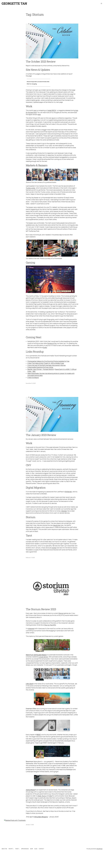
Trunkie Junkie (30, 188)
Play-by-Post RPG (50, 625)
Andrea (54, 548)
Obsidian (64, 511)
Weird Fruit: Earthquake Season (36, 655)
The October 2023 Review (41, 61)
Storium (61, 613)
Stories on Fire (52, 343)
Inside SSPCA (51, 110)
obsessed (31, 628)
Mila (50, 796)
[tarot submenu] (19, 848)
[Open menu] (101, 3)
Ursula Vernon (43, 657)
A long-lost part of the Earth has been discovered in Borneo (46, 365)
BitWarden (68, 492)
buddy (45, 347)
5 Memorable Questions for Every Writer (40, 367)
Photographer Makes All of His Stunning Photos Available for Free (48, 361)
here (39, 114)
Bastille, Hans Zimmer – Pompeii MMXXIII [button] (40, 369)
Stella (39, 796)
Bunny (44, 796)
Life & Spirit (29, 684)
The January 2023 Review (41, 434)
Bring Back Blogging (41, 817)
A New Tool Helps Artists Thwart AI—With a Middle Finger (45, 363)
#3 (31, 817)
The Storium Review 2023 (41, 609)
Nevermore (56, 525)
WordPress (99, 848)
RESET (38, 735)
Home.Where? (30, 790)
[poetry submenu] (13, 848)
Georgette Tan (14, 3)
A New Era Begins (33, 377)
